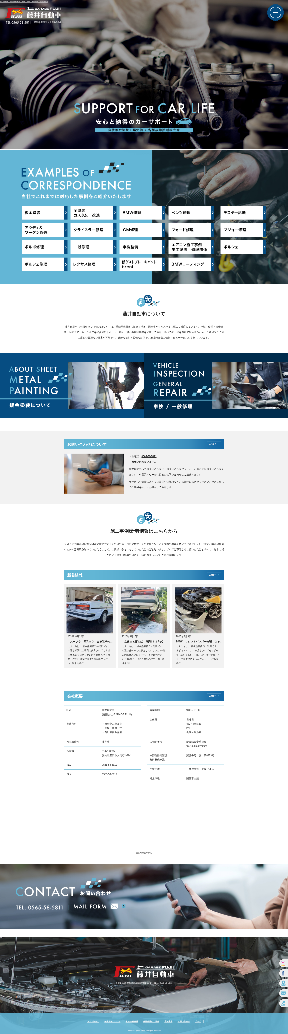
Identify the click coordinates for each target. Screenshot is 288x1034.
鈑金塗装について (112, 1021)
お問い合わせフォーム (144, 461)
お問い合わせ (184, 1021)
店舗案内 (168, 1021)
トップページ (93, 1021)
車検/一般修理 (132, 1021)
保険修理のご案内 (151, 1021)
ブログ (198, 1021)
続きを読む (78, 663)
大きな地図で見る (144, 853)
